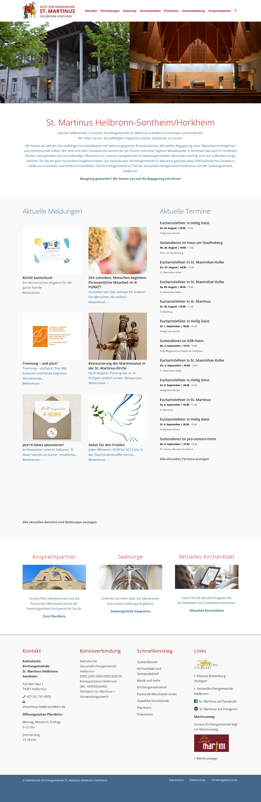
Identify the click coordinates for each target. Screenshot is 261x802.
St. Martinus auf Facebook (217, 701)
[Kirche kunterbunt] (52, 250)
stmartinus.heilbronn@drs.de (44, 707)
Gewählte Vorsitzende (153, 701)
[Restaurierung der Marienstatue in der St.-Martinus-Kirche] (117, 336)
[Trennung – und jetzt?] (52, 336)
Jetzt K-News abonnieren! (43, 445)
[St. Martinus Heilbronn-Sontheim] (49, 11)
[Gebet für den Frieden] (117, 417)
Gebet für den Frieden (106, 445)
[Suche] (235, 11)
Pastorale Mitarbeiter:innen (157, 694)
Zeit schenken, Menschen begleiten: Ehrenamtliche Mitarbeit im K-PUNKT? (117, 282)
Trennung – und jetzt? (40, 363)
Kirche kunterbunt (37, 277)
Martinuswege (207, 758)
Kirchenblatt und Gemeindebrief (149, 671)
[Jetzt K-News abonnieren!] (52, 417)
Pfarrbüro (144, 708)
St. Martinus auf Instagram (218, 709)
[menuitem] (91, 11)
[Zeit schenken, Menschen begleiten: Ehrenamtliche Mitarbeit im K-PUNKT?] (117, 250)
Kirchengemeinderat (152, 687)
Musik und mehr (148, 680)
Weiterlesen (31, 293)
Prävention (145, 714)
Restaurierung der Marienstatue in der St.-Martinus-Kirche (116, 365)
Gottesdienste (147, 662)
